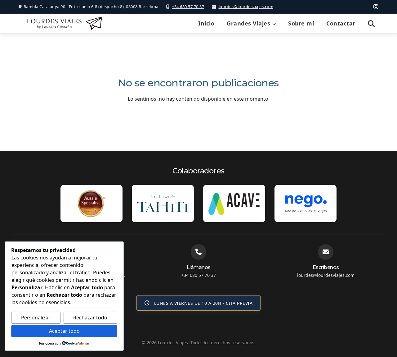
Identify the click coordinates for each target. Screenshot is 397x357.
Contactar (340, 23)
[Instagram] (376, 6)
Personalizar (36, 317)
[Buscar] (371, 23)
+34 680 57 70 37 (188, 6)
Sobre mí (301, 23)
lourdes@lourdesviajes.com (246, 6)
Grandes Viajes (248, 23)
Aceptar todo (64, 330)
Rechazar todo (90, 317)
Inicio (206, 23)
